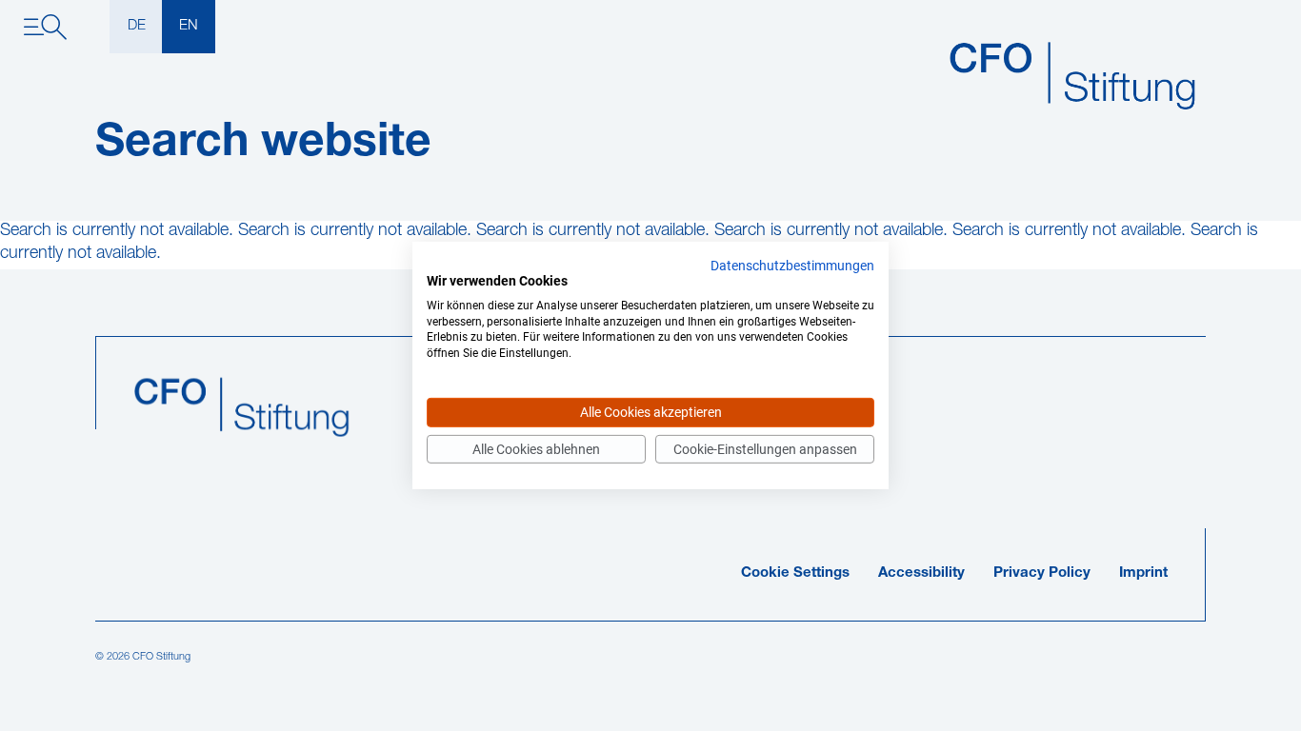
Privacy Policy (1042, 573)
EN (188, 26)
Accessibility (921, 573)
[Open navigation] (45, 27)
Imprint (1143, 573)
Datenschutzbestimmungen (792, 265)
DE (137, 26)
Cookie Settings (795, 573)
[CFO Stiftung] (1077, 77)
